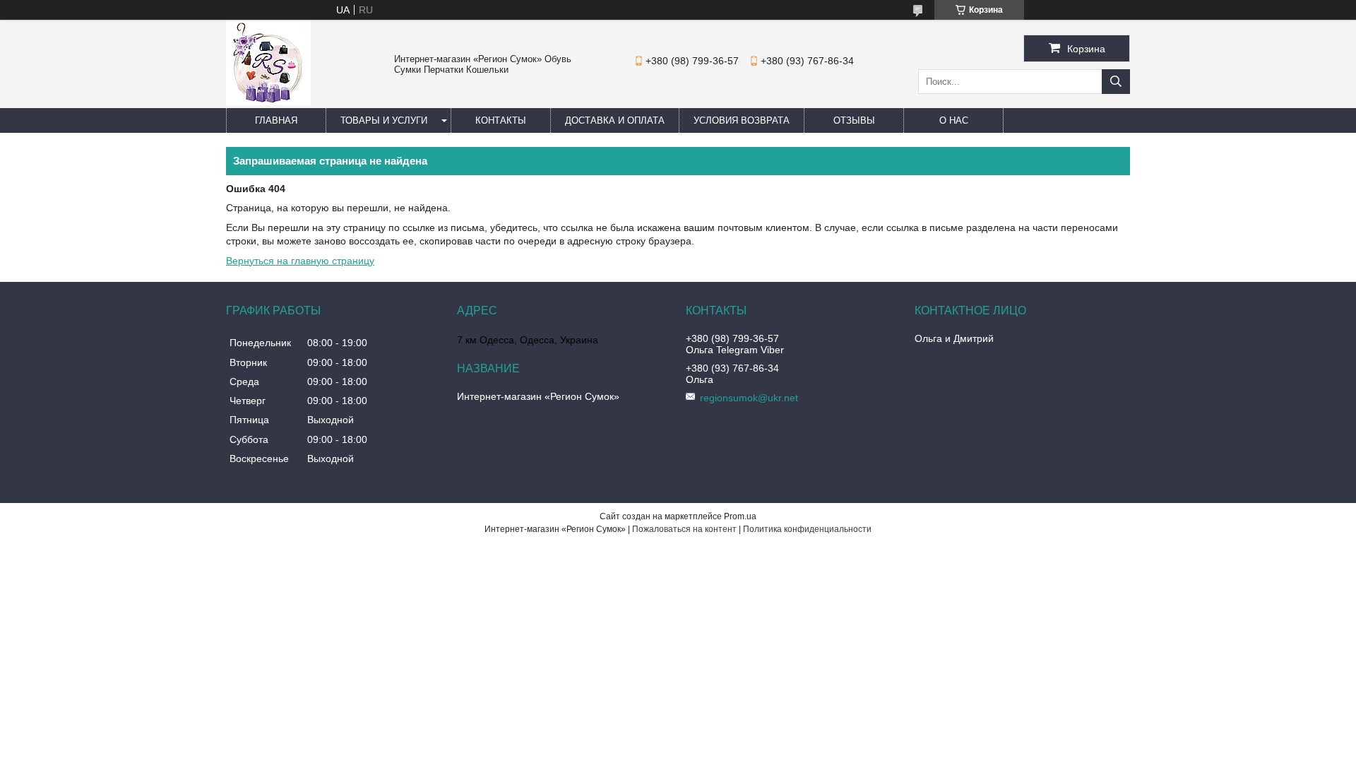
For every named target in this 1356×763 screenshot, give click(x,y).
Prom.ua (740, 516)
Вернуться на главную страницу (300, 260)
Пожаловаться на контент (684, 529)
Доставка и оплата (615, 120)
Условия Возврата (742, 120)
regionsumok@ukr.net (749, 397)
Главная (276, 120)
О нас (953, 120)
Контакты (500, 120)
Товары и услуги (383, 120)
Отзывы (854, 120)
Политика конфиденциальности (807, 529)
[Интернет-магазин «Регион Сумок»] (268, 101)
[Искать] (1116, 81)
